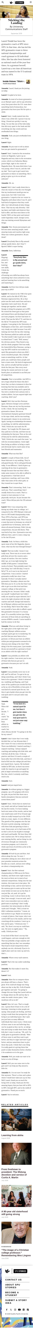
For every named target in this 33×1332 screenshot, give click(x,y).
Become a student (12, 1293)
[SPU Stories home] (17, 2)
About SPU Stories (12, 1286)
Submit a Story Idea (16, 1301)
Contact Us (13, 1279)
